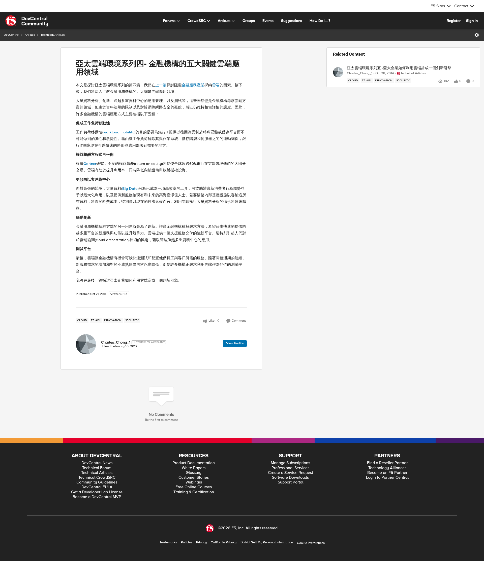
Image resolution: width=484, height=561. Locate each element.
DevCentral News (96, 463)
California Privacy (223, 542)
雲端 (216, 85)
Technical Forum (96, 468)
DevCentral (11, 35)
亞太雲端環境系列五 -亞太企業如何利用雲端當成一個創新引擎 (399, 68)
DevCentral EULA (96, 487)
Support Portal (290, 482)
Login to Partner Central (387, 477)
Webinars (194, 482)
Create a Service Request (290, 472)
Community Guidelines (96, 482)
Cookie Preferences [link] (311, 543)
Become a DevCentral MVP (97, 497)
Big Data (130, 188)
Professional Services (290, 468)
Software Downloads (290, 477)
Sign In (472, 20)
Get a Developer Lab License (97, 492)
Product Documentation (193, 463)
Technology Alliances (387, 468)
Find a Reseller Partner (387, 463)
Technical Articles (53, 35)
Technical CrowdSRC (96, 477)
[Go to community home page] (27, 21)
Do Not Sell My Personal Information (266, 542)
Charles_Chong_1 (115, 342)
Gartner (89, 163)
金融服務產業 (193, 85)
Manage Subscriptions (290, 463)
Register (454, 20)
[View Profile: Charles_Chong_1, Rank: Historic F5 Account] (86, 344)
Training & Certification (193, 492)
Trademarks (168, 542)
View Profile (235, 343)
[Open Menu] (476, 35)
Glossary (193, 472)
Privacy (201, 542)
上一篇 (161, 85)
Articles (30, 35)
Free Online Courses (193, 487)
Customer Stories (193, 477)
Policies (186, 542)
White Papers (193, 468)
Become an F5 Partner (387, 472)
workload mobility (118, 132)
